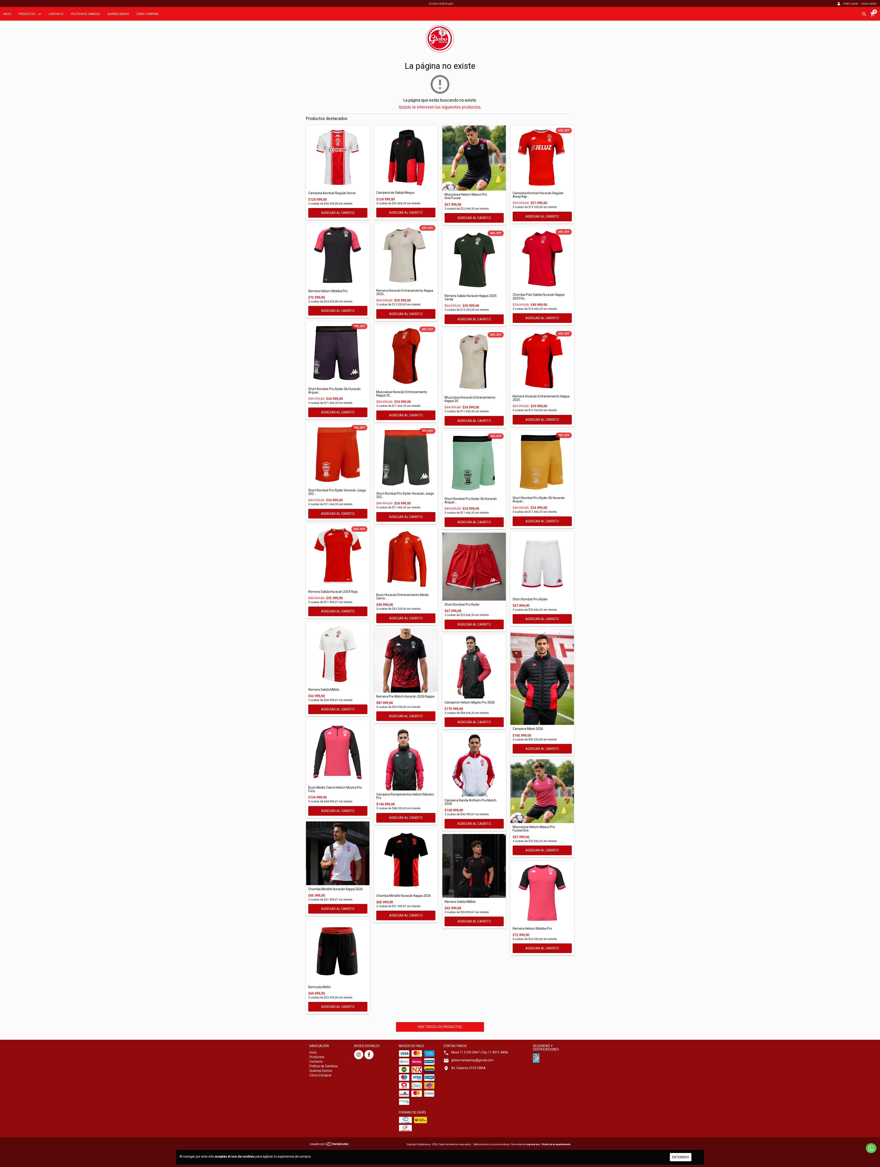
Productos (27, 14)
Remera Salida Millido (323, 689)
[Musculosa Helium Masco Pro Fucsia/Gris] (542, 791)
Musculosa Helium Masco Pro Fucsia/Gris (534, 828)
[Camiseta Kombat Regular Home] (338, 157)
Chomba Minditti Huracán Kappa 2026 (335, 889)
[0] (873, 16)
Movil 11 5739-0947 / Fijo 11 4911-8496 (479, 1052)
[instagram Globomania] (358, 1054)
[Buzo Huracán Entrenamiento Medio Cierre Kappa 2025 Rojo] (406, 559)
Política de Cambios (85, 14)
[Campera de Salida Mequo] (406, 157)
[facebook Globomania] (369, 1054)
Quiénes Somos (118, 14)
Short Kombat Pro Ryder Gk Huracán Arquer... (334, 390)
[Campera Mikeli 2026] (542, 677)
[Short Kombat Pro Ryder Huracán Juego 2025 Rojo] (338, 454)
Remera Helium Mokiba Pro (328, 291)
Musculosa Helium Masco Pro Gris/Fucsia (466, 196)
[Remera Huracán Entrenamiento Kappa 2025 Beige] (406, 255)
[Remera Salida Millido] (338, 654)
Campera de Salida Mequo (395, 192)
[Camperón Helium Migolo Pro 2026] (474, 667)
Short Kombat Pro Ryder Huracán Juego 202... (337, 492)
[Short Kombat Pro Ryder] (474, 567)
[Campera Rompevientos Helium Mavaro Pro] (406, 758)
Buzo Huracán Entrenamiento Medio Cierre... (402, 596)
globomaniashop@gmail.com (472, 1060)
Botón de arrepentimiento (556, 1144)
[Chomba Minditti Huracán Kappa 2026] (338, 853)
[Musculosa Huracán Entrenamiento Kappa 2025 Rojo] (406, 356)
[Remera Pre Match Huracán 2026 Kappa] (406, 661)
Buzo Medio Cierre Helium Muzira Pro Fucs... (335, 789)
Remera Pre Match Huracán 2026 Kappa (405, 696)
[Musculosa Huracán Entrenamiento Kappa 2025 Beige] (474, 362)
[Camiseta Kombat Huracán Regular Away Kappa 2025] (542, 157)
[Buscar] (864, 14)
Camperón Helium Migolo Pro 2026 (470, 702)
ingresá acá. (533, 1144)
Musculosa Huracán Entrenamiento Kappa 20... (401, 393)
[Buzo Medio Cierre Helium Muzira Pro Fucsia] (338, 752)
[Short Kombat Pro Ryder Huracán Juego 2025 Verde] (406, 458)
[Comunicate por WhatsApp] (871, 1148)
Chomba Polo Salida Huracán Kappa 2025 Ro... (538, 296)
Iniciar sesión (869, 3)
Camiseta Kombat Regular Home (332, 193)
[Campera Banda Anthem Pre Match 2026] (474, 764)
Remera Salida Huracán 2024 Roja (333, 591)
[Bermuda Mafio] (338, 951)
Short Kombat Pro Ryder (462, 604)
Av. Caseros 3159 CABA (468, 1068)
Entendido (680, 1157)
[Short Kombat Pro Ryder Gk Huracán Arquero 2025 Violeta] (338, 353)
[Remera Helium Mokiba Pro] (338, 255)
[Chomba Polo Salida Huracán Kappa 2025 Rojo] (542, 259)
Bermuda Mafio (319, 987)
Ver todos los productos (440, 1027)
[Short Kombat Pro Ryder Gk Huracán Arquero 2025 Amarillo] (542, 462)
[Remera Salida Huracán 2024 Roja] (338, 556)
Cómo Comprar (147, 14)
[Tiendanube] (329, 1145)
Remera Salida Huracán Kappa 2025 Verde (471, 297)
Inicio (7, 14)
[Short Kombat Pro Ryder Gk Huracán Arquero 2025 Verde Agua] (474, 463)
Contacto (56, 14)
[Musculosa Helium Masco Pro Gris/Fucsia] (474, 158)
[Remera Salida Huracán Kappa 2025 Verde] (474, 260)
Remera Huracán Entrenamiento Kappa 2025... (404, 292)
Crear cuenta (850, 3)
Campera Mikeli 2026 (528, 729)
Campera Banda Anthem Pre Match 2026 (470, 802)
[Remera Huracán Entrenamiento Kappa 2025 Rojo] (542, 360)
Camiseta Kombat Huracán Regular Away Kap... (538, 194)
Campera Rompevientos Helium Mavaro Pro (405, 796)
